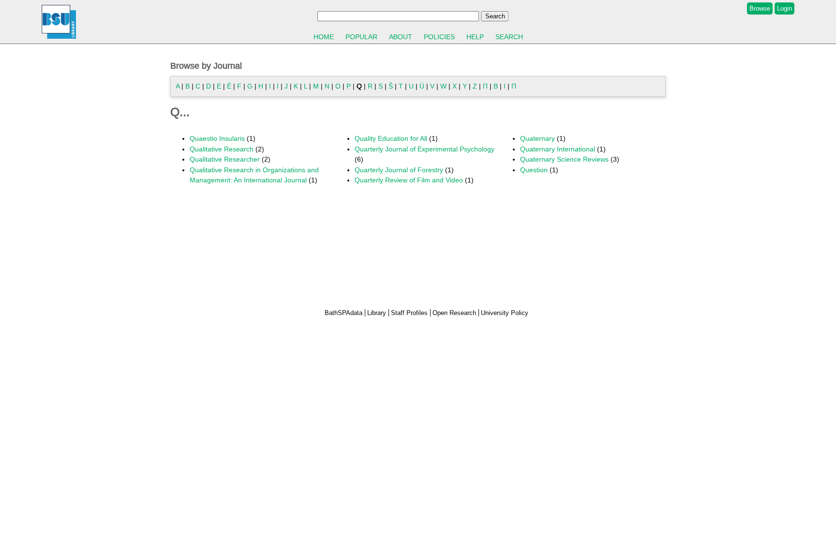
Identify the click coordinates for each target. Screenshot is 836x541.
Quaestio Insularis (217, 138)
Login (784, 8)
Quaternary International (557, 149)
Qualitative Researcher (225, 159)
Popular (361, 37)
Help (475, 37)
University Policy (504, 312)
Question (534, 170)
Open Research (454, 312)
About (400, 37)
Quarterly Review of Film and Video (409, 180)
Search (509, 37)
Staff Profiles (409, 312)
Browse (759, 8)
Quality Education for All (391, 138)
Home (324, 37)
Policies (439, 37)
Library (376, 312)
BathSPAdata (343, 312)
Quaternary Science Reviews (564, 159)
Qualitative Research (222, 149)
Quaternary (537, 138)
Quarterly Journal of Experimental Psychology (424, 149)
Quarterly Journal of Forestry (399, 170)
